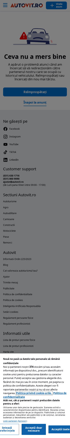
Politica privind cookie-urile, (34, 393)
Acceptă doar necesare (33, 429)
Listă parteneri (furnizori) (15, 421)
